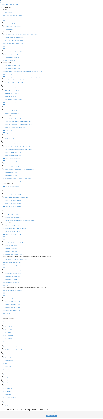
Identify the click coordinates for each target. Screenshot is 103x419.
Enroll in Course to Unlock (51, 415)
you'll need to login (56, 414)
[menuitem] (0, 2)
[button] (0, 1)
